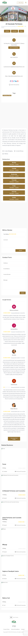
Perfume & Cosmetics (21, 471)
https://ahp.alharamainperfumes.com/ (14, 76)
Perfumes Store (7, 95)
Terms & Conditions (15, 629)
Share (21, 31)
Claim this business (15, 84)
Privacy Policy (6, 629)
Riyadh (5, 498)
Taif (4, 605)
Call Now (7, 31)
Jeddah (5, 471)
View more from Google (14, 439)
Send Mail (14, 31)
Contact (23, 629)
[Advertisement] (14, 215)
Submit (20, 250)
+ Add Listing (20, 2)
